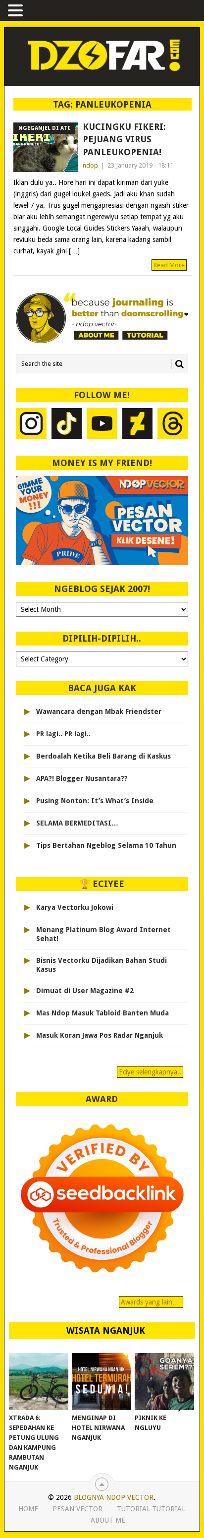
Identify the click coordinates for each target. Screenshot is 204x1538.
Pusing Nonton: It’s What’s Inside (94, 801)
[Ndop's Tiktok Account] (66, 424)
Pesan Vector (77, 1509)
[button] (17, 11)
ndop (90, 165)
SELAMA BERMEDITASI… (77, 823)
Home (28, 1509)
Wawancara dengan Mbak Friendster (98, 711)
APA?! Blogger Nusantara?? (82, 778)
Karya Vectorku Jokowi (74, 907)
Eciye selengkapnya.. (150, 1072)
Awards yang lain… (151, 1302)
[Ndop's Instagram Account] (31, 424)
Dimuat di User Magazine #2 (85, 991)
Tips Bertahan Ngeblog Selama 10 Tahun (106, 845)
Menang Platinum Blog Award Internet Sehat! (103, 934)
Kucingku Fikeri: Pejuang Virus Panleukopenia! (124, 139)
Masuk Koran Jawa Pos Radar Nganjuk (99, 1035)
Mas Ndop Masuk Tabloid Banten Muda (102, 1013)
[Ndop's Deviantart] (137, 424)
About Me (108, 1520)
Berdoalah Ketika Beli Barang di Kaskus (103, 756)
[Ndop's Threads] (172, 424)
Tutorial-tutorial (151, 1509)
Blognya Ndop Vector (113, 1497)
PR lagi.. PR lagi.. (63, 734)
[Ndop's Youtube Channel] (102, 424)
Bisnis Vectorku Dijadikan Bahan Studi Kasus (101, 964)
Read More (169, 265)
